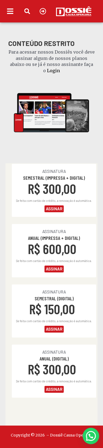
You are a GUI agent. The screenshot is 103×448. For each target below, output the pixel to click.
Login (53, 70)
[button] (27, 11)
